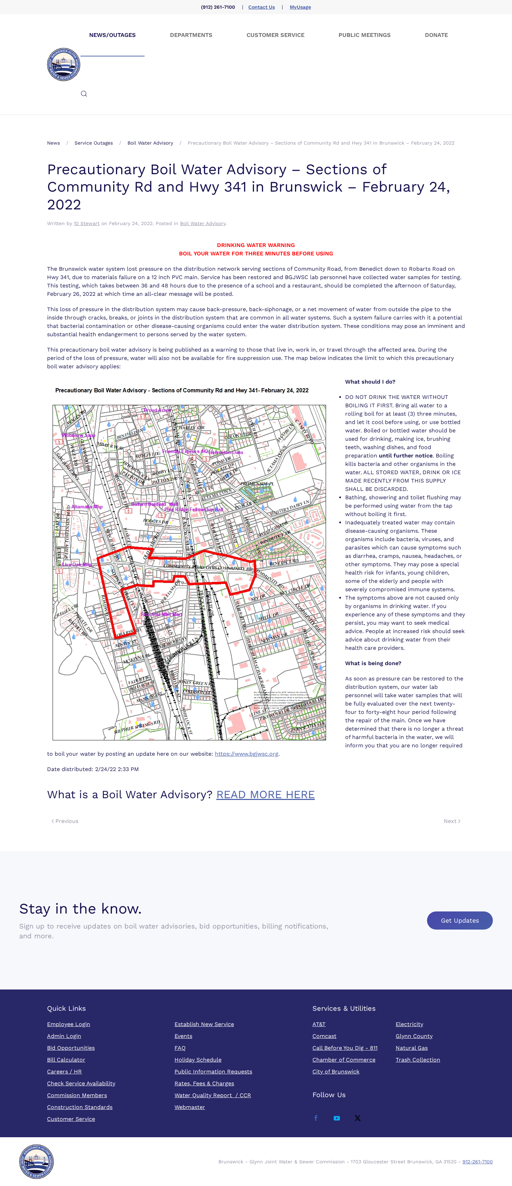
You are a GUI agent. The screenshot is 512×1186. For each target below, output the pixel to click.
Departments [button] (191, 35)
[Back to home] (63, 64)
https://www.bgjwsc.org (246, 753)
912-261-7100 (478, 1161)
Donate (436, 35)
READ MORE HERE (265, 794)
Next (450, 821)
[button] (83, 94)
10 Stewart (87, 223)
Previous (66, 821)
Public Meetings (365, 35)
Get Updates (460, 920)
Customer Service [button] (275, 35)
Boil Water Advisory (202, 223)
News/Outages (112, 35)
